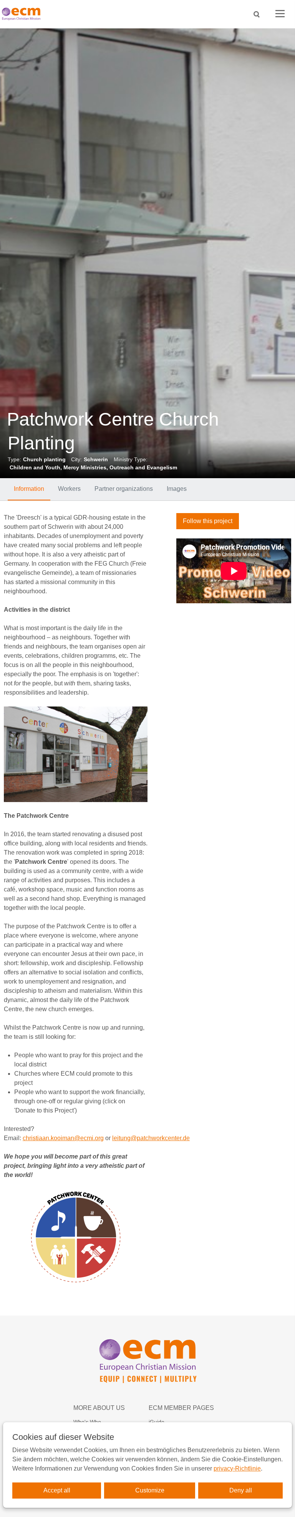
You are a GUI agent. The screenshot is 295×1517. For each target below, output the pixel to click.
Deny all (240, 1490)
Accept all (56, 1490)
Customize (149, 1490)
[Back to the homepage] (23, 14)
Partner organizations (123, 488)
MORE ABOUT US (99, 1408)
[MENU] (280, 14)
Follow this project (207, 521)
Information (29, 488)
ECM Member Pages (181, 1408)
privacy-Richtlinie (237, 1468)
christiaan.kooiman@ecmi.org (63, 1138)
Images (177, 488)
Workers (69, 488)
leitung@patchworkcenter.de (151, 1138)
